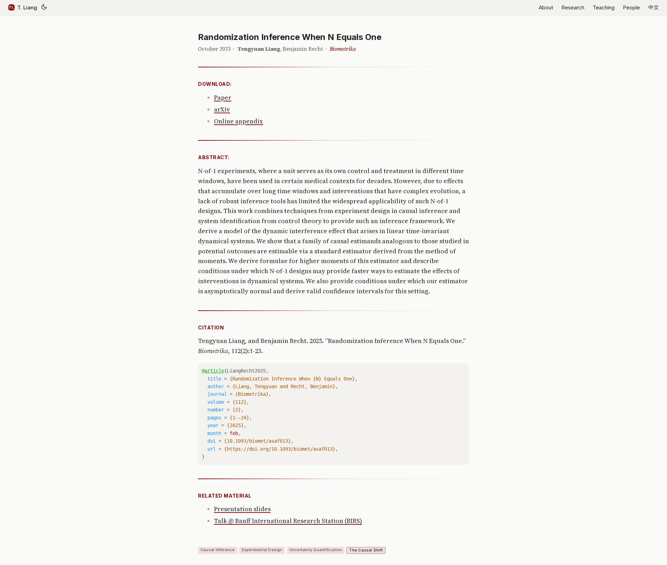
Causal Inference (217, 549)
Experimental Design (262, 549)
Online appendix (238, 121)
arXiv (222, 109)
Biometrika (343, 48)
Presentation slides (242, 509)
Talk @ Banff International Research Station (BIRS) (288, 520)
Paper (222, 97)
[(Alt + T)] (44, 7)
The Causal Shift (366, 550)
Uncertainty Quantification (315, 549)
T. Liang (27, 7)
